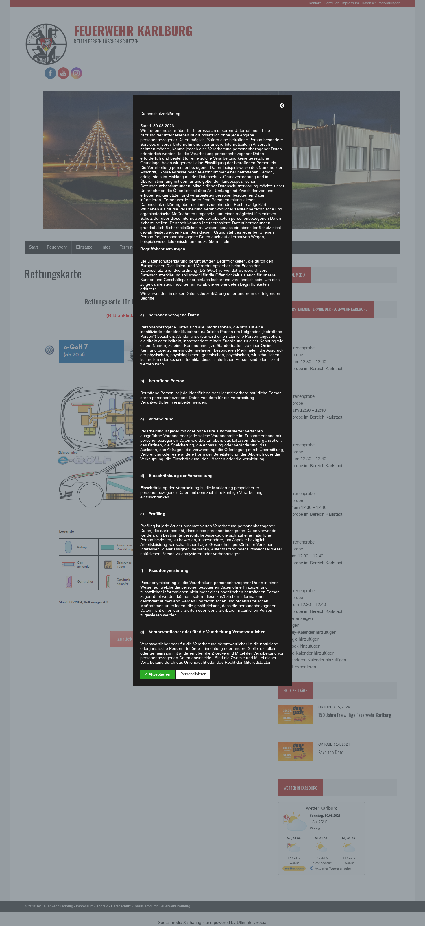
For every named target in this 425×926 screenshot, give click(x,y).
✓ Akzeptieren (157, 674)
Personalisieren (193, 674)
